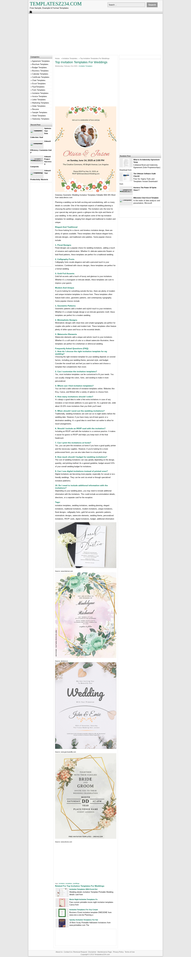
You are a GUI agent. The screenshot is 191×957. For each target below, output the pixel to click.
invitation (62, 883)
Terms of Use (130, 952)
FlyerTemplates (38, 87)
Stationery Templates (40, 119)
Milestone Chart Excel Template (146, 198)
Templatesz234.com (56, 4)
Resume (35, 109)
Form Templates (38, 90)
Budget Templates (39, 67)
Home (57, 58)
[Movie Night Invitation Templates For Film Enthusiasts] (62, 906)
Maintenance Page (104, 952)
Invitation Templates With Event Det (83, 889)
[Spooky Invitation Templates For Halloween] (62, 927)
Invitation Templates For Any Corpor (83, 910)
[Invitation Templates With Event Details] (62, 896)
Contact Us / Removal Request (75, 952)
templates (69, 883)
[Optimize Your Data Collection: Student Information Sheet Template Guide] (37, 130)
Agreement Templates (41, 61)
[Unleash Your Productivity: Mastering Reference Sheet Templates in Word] (37, 173)
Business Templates (40, 71)
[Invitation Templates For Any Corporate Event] (62, 916)
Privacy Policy (118, 952)
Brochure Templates (40, 64)
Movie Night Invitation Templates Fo (83, 899)
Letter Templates (39, 100)
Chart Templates (38, 80)
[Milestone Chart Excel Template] (126, 200)
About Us (59, 952)
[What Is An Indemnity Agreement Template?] (126, 166)
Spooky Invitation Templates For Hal (83, 920)
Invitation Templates (69, 58)
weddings (76, 883)
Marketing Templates (40, 103)
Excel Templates (39, 84)
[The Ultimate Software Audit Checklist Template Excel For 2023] (126, 180)
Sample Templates (39, 112)
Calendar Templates (40, 74)
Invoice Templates (39, 96)
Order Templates (39, 106)
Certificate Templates (40, 77)
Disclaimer (92, 952)
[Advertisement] (95, 34)
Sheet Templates (39, 116)
